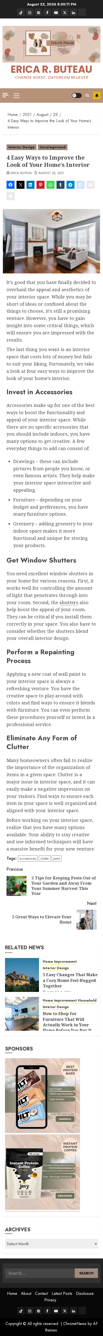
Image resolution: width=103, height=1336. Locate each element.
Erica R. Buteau (51, 69)
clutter (44, 858)
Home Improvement (60, 961)
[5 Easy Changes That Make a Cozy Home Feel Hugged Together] (22, 975)
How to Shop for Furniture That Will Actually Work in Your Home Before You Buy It (67, 1022)
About (26, 1293)
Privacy (50, 1300)
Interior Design (21, 147)
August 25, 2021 (51, 173)
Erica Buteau (21, 173)
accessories (28, 858)
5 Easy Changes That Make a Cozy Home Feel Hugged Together (70, 980)
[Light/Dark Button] (77, 95)
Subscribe (96, 95)
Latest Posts (62, 1293)
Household (87, 1000)
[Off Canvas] (5, 95)
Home (12, 1293)
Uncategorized (53, 147)
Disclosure (85, 1293)
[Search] (87, 95)
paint (56, 858)
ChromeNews (74, 1324)
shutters (69, 602)
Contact (41, 1293)
